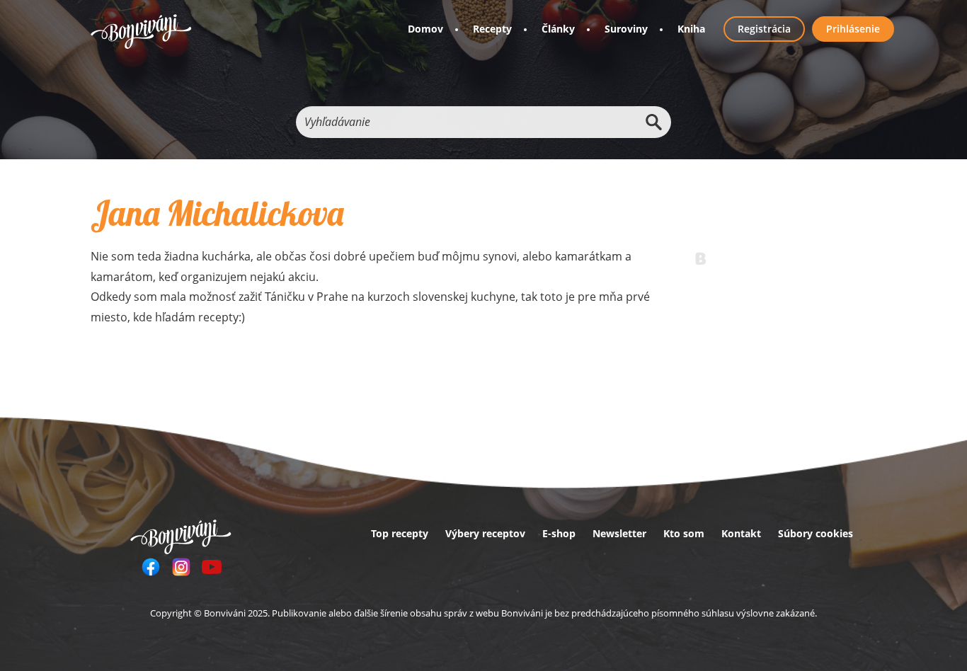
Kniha (691, 28)
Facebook (151, 567)
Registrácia (764, 28)
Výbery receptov (485, 533)
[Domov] (141, 31)
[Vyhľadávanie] (653, 122)
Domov (425, 28)
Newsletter (619, 533)
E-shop (559, 533)
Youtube (212, 567)
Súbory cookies (815, 533)
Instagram (181, 567)
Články (558, 28)
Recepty (492, 28)
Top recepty (399, 533)
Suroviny (626, 28)
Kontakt (741, 533)
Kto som (683, 533)
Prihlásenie (853, 28)
